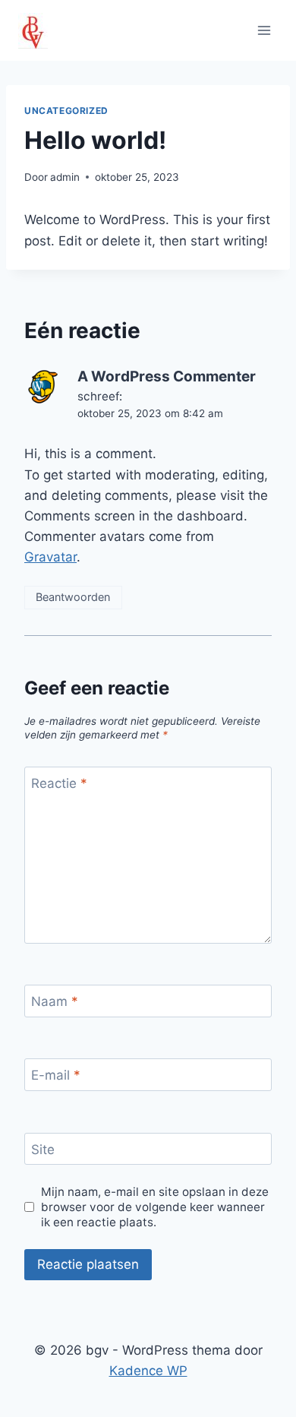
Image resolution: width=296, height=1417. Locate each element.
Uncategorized (66, 110)
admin (65, 177)
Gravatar (50, 557)
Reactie (59, 783)
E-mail (55, 1075)
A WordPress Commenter (166, 376)
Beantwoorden (73, 596)
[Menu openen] (264, 30)
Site (43, 1149)
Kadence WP (148, 1370)
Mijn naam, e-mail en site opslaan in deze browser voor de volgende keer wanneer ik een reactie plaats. (155, 1207)
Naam (54, 1001)
